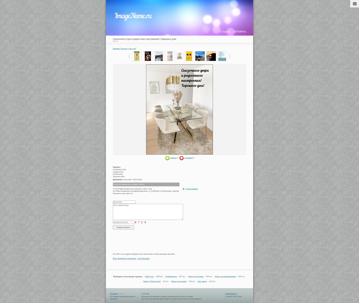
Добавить (239, 31)
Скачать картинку (191, 189)
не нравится (188, 158)
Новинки (114, 294)
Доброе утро (149, 276)
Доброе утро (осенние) (196, 276)
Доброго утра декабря (179, 281)
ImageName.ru (231, 294)
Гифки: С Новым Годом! (152, 281)
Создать (224, 31)
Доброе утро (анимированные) (225, 276)
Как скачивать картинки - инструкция (131, 258)
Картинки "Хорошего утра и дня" (124, 49)
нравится (173, 158)
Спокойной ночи (171, 276)
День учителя (202, 281)
